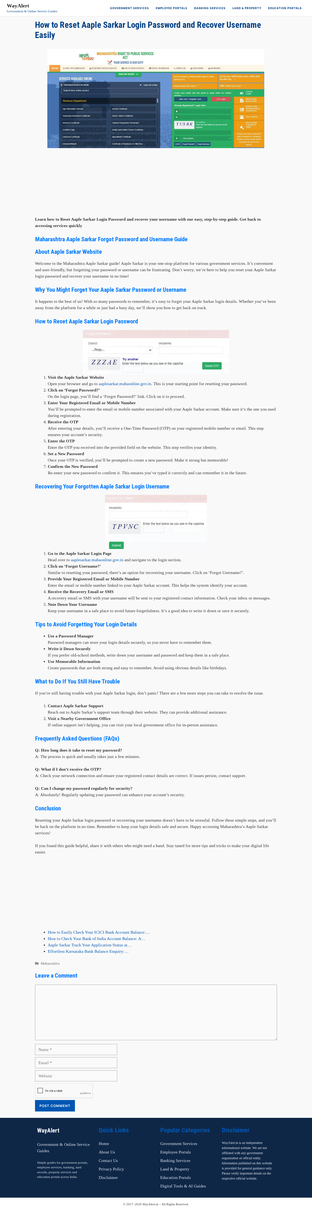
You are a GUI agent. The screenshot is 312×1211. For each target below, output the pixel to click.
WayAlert (18, 5)
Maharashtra (50, 963)
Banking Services (210, 8)
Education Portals (285, 8)
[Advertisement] (156, 186)
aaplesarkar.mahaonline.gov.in (125, 383)
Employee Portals (171, 8)
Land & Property (246, 8)
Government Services (129, 8)
